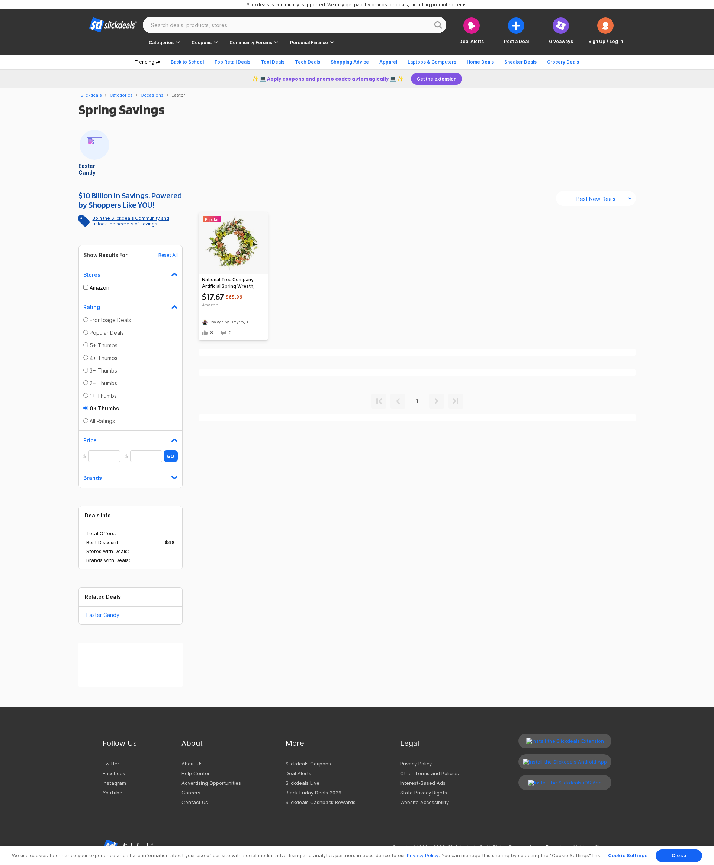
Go (170, 456)
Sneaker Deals (520, 62)
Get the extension (436, 79)
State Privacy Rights (423, 793)
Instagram (114, 783)
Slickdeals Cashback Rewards (321, 802)
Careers (190, 793)
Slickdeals (91, 95)
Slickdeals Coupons (308, 764)
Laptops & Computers (432, 62)
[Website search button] (438, 25)
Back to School (187, 62)
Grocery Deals (563, 62)
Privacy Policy (416, 764)
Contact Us (194, 802)
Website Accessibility (424, 802)
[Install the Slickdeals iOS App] (564, 782)
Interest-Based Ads (423, 783)
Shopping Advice (350, 62)
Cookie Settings (628, 855)
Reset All (168, 255)
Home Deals (480, 62)
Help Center (195, 773)
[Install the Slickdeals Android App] (564, 761)
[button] (605, 31)
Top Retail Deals (232, 62)
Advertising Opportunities (211, 783)
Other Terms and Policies (429, 773)
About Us (192, 764)
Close (679, 855)
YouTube (112, 793)
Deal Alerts (298, 773)
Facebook (114, 773)
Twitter (111, 764)
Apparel (388, 62)
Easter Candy (102, 615)
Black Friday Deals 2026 (313, 793)
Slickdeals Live (302, 783)
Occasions (152, 95)
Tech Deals (307, 62)
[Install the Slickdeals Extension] (564, 741)
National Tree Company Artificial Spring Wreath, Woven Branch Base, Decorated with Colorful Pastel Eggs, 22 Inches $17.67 (228, 283)
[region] (357, 855)
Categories (121, 95)
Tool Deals (272, 62)
